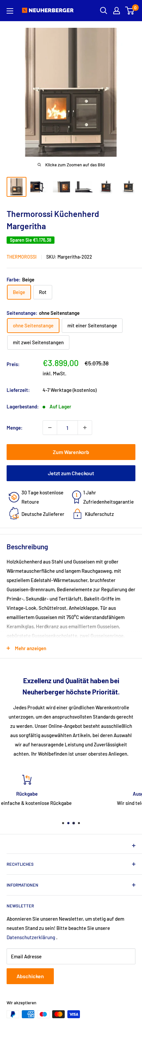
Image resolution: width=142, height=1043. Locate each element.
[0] (130, 11)
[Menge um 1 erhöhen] (85, 428)
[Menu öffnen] (10, 11)
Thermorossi (22, 257)
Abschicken (30, 976)
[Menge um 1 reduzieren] (50, 428)
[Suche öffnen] (103, 10)
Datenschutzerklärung (31, 937)
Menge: (14, 428)
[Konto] (116, 10)
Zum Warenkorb (71, 452)
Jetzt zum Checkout (71, 473)
